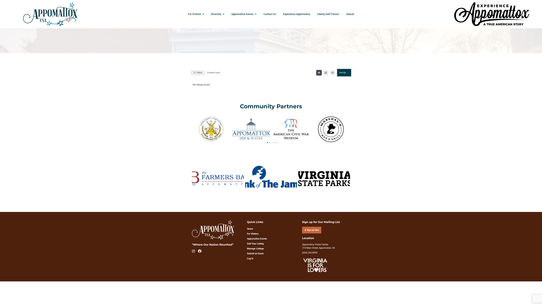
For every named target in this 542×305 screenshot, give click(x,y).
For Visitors (194, 14)
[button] (265, 142)
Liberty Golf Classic (328, 14)
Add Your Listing (255, 243)
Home (250, 228)
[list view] (326, 73)
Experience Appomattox (296, 14)
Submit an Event (255, 253)
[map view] (332, 73)
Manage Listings (255, 248)
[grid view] (319, 73)
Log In (250, 258)
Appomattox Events (242, 14)
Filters (199, 72)
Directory (216, 14)
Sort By (342, 72)
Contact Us (270, 14)
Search (350, 14)
